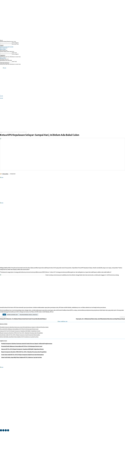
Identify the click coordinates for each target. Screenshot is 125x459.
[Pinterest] (28, 173)
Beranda (1, 132)
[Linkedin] (17, 66)
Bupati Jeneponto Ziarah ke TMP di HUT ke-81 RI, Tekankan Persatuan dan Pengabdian (21, 333)
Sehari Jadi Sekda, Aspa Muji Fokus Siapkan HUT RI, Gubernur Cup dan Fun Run (19, 336)
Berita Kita (5, 173)
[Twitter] (18, 66)
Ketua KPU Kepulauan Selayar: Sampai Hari (29, 314)
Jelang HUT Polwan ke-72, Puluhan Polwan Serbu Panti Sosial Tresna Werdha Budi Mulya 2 (23, 318)
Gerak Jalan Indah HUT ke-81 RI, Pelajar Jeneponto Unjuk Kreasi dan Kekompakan (20, 334)
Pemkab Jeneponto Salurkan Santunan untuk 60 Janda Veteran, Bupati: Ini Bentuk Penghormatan (24, 327)
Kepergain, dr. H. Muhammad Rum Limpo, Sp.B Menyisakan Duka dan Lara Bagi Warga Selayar (100, 318)
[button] (67, 127)
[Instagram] (15, 66)
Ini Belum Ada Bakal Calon (12, 314)
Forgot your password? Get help (6, 46)
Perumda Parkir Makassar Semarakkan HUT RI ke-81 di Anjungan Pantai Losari (19, 329)
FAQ (13, 458)
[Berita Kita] (1, 174)
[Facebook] (13, 66)
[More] (37, 173)
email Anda (14, 52)
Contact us (17, 458)
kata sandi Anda (15, 44)
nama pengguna (15, 42)
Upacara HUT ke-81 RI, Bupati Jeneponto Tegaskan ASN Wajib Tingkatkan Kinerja (20, 331)
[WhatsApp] (33, 173)
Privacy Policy (3, 49)
